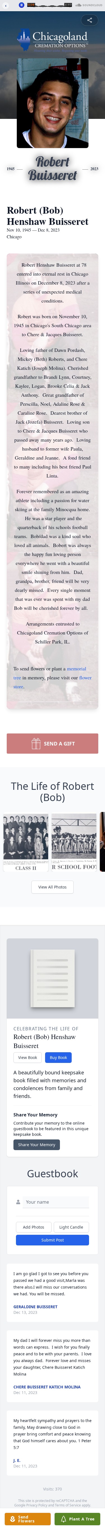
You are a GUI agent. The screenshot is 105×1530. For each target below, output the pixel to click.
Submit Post (52, 1240)
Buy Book (58, 1057)
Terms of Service (68, 1505)
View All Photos (52, 887)
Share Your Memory (36, 1144)
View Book (27, 1057)
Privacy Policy (36, 1505)
